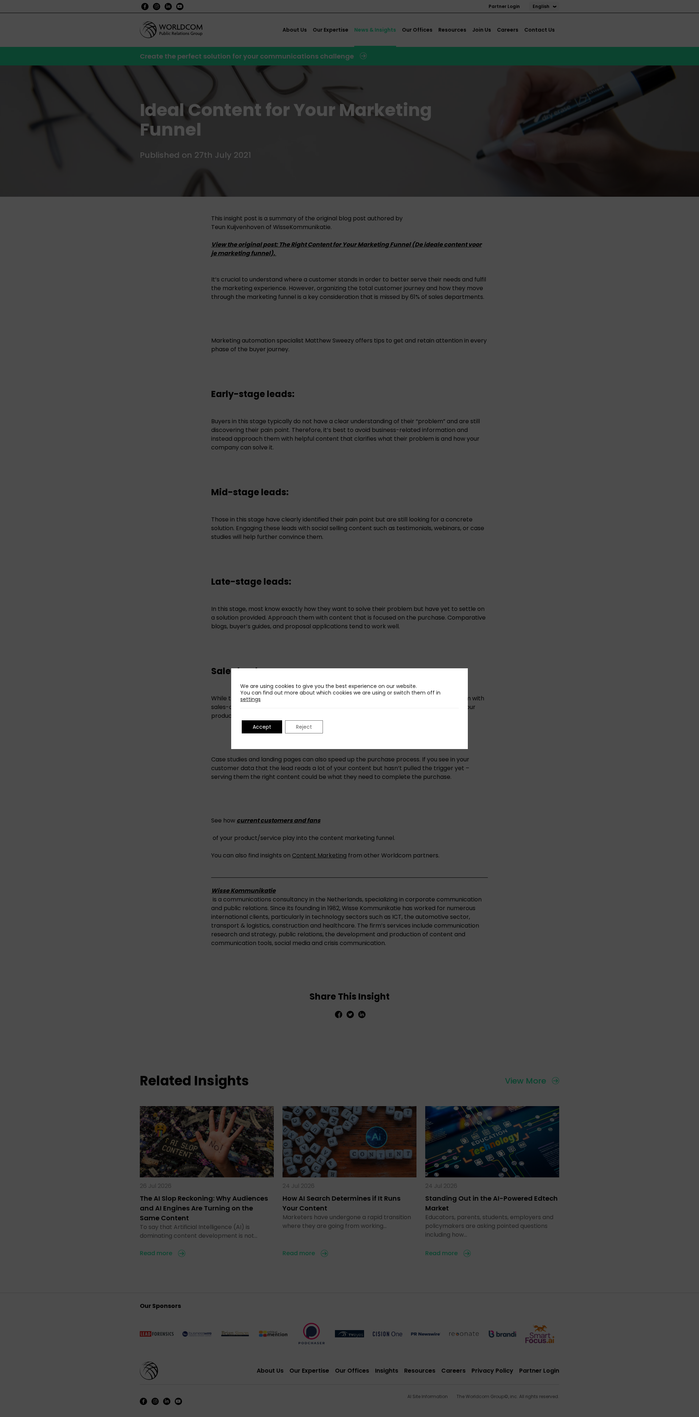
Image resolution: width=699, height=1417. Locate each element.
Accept (262, 726)
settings (250, 699)
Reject (304, 726)
